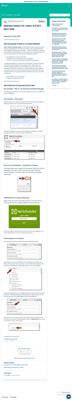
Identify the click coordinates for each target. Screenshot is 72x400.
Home (3, 15)
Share (42, 21)
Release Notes (9, 15)
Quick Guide (20, 78)
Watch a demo (10, 76)
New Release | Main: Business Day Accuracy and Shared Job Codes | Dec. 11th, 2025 (60, 29)
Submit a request (30, 358)
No (28, 351)
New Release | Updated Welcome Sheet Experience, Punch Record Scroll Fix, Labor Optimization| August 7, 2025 (60, 81)
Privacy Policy (13, 397)
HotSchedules (17, 15)
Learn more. (45, 1)
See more (54, 85)
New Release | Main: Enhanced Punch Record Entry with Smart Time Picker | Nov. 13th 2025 (59, 35)
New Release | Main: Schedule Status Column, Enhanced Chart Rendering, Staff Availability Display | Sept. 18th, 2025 (59, 54)
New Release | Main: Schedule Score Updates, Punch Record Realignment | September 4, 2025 (60, 67)
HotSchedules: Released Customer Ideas (57, 24)
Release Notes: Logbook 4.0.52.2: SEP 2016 (13, 367)
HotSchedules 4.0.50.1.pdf (11, 339)
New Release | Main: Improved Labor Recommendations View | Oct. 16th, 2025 (59, 48)
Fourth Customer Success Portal (15, 21)
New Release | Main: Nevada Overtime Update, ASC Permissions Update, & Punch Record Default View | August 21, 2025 (59, 73)
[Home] (4, 6)
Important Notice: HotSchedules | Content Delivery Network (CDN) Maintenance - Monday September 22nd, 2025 (60, 61)
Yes (20, 351)
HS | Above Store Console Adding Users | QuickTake (16, 365)
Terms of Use (5, 397)
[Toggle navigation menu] (69, 5)
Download (11, 340)
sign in (8, 375)
